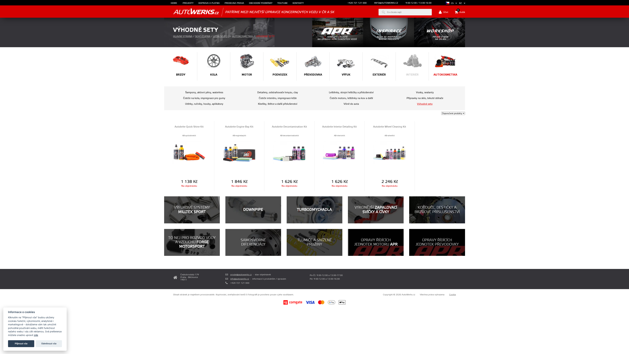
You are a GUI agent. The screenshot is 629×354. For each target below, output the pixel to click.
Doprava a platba (209, 3)
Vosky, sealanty (425, 92)
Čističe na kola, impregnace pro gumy (204, 98)
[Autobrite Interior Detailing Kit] (339, 152)
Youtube (282, 3)
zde (36, 335)
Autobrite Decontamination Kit (289, 126)
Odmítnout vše (49, 343)
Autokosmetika (242, 36)
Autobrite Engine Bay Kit (239, 126)
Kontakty (298, 3)
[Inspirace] (388, 46)
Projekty (188, 3)
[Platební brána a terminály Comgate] (292, 304)
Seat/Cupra (202, 36)
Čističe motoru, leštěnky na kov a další (351, 98)
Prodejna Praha (234, 3)
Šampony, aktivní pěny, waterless (204, 92)
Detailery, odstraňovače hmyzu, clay (277, 92)
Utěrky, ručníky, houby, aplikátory (204, 104)
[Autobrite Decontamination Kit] (289, 152)
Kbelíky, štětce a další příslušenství (277, 104)
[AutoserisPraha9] (439, 46)
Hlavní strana (182, 36)
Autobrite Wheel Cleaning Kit (389, 126)
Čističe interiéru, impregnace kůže (278, 98)
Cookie (452, 294)
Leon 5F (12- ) (221, 36)
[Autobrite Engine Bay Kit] (239, 152)
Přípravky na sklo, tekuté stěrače (425, 98)
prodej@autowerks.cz (241, 274)
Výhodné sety (425, 104)
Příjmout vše (21, 343)
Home (174, 3)
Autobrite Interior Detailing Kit (339, 126)
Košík (461, 12)
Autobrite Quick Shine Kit (189, 126)
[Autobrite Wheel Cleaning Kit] (390, 152)
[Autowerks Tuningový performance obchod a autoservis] (191, 11)
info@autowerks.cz (386, 3)
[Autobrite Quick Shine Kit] (189, 152)
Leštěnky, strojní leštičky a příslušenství (351, 92)
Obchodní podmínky (260, 3)
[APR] (337, 46)
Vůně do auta (351, 104)
